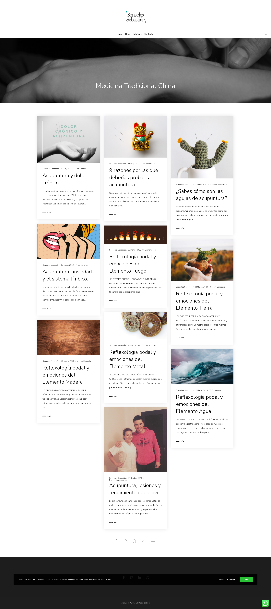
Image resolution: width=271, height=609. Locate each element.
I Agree (246, 579)
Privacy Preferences (227, 579)
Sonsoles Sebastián (50, 169)
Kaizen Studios (136, 603)
